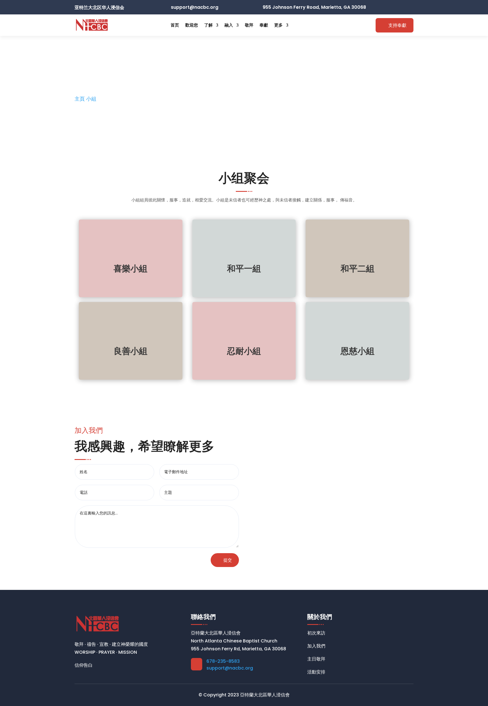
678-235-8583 (223, 661)
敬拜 (249, 25)
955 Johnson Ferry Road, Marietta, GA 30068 (314, 7)
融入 (229, 25)
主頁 (80, 98)
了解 (208, 25)
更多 (278, 25)
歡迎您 (191, 25)
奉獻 (264, 25)
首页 (175, 25)
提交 (227, 560)
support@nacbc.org (229, 668)
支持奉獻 (397, 25)
